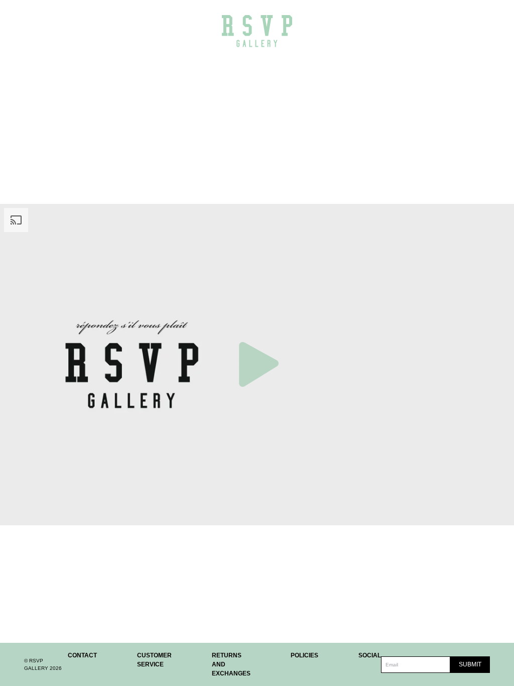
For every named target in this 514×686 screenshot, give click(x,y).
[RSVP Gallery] (257, 31)
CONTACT (82, 655)
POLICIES (304, 655)
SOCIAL (369, 655)
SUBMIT (470, 664)
